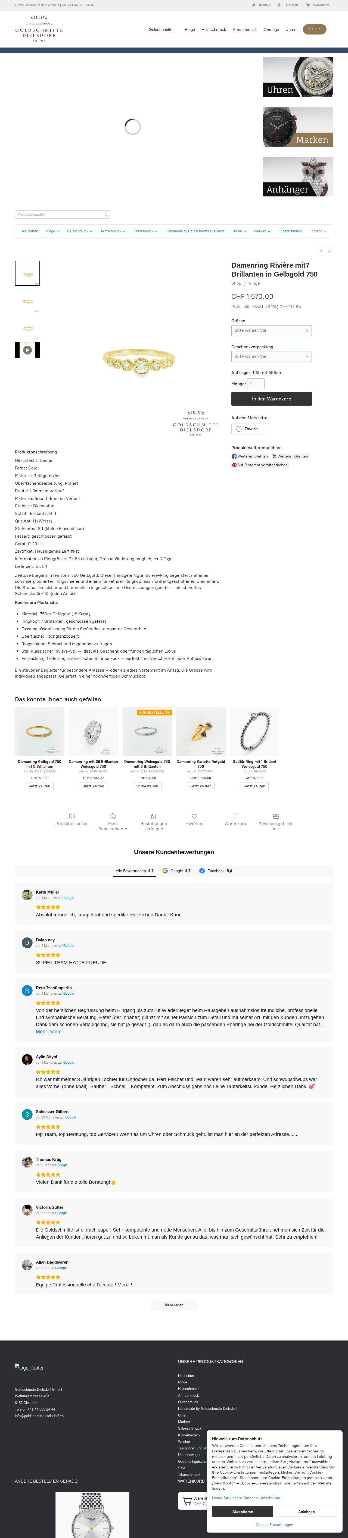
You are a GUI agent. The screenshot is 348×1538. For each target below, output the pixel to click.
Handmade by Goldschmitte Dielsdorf (207, 1409)
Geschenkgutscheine (276, 826)
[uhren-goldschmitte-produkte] (298, 59)
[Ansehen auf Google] (27, 894)
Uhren (182, 1415)
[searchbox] (62, 214)
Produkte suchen (72, 823)
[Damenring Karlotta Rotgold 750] (201, 731)
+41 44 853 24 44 (81, 5)
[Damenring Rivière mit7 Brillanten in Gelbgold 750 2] (27, 327)
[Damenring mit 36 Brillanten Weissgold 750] (93, 731)
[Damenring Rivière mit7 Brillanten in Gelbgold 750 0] (27, 273)
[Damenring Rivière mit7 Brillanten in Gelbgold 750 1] (27, 300)
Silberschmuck (189, 1428)
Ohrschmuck (188, 1402)
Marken (184, 1422)
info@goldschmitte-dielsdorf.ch (39, 1416)
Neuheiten (186, 1376)
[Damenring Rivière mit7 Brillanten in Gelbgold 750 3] (27, 350)
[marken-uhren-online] (298, 109)
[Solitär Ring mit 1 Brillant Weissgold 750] (254, 731)
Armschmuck (188, 1395)
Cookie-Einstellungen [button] (274, 1525)
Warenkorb (235, 823)
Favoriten (194, 823)
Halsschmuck (189, 1389)
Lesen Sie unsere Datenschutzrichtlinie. (246, 1498)
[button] (318, 231)
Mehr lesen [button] (48, 1031)
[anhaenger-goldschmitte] (298, 159)
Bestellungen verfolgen (154, 826)
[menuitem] (321, 251)
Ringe (254, 283)
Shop (236, 283)
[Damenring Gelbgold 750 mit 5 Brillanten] (39, 731)
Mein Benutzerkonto (112, 826)
